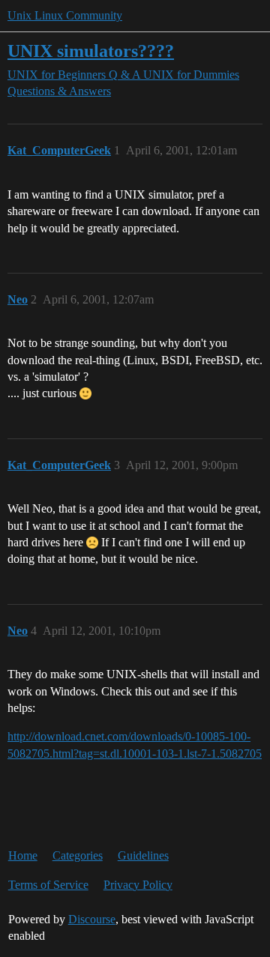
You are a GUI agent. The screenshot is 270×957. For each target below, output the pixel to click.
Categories (77, 855)
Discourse (92, 919)
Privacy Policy (138, 884)
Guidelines (143, 855)
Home (23, 855)
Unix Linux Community (65, 15)
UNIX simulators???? (91, 50)
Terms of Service (48, 884)
